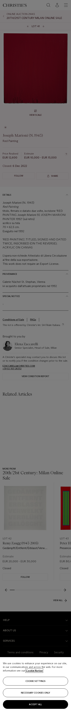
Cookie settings (35, 681)
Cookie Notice (34, 670)
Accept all (35, 704)
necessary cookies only (35, 692)
